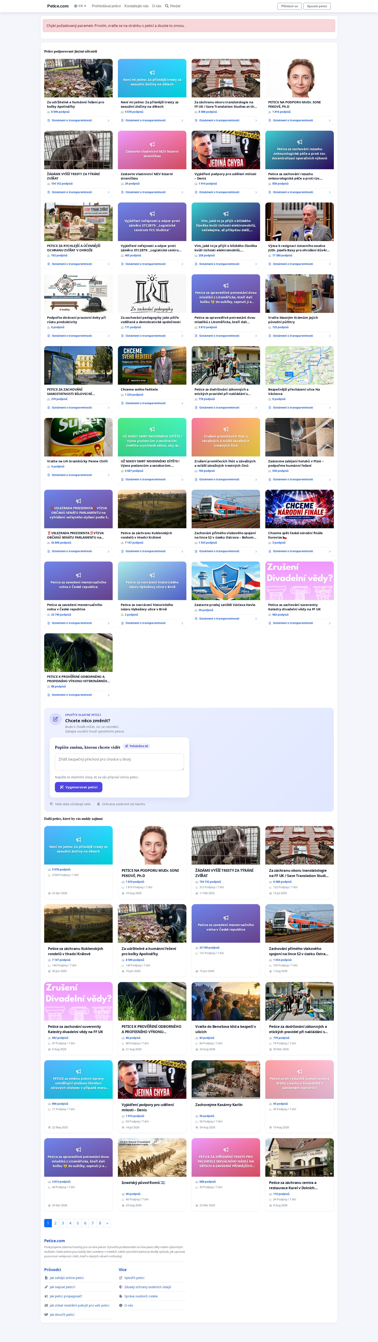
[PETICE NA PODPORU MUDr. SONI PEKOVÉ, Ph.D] (299, 92)
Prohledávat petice (106, 6)
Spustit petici (317, 6)
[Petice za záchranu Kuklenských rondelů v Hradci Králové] (152, 523)
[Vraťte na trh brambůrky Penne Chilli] (78, 449)
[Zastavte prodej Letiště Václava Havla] (226, 593)
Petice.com (57, 6)
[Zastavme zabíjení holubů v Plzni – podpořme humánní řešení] (299, 451)
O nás (156, 6)
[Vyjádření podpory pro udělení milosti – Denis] (226, 164)
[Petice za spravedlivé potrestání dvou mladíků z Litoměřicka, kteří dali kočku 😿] (226, 307)
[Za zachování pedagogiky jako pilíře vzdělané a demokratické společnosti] (152, 307)
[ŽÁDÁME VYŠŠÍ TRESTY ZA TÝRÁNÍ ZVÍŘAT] (78, 164)
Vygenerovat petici (82, 787)
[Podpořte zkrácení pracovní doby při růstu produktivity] (78, 307)
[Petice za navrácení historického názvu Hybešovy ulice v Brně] (152, 595)
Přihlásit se (289, 6)
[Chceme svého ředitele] (152, 377)
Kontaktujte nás (136, 6)
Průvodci (52, 1269)
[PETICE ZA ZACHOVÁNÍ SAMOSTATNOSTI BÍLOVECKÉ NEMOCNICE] (78, 379)
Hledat (175, 6)
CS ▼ (83, 6)
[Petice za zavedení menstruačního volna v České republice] (78, 595)
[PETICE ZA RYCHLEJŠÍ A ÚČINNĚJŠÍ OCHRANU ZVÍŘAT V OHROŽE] (78, 236)
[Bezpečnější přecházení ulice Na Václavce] (299, 379)
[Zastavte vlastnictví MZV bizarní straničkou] (152, 164)
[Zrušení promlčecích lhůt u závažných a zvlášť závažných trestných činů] (226, 451)
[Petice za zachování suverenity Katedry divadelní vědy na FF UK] (299, 595)
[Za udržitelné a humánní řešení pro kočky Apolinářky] (78, 92)
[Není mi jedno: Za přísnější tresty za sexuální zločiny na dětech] (152, 92)
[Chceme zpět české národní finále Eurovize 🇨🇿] (299, 523)
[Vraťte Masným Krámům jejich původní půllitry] (299, 307)
